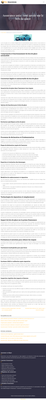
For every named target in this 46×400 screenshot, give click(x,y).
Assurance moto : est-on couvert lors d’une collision (11, 338)
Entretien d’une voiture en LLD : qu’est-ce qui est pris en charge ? (34, 309)
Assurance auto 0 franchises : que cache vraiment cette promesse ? (15, 327)
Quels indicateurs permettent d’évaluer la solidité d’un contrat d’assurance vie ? (17, 318)
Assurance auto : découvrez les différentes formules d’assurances (14, 340)
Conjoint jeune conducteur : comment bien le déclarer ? (12, 322)
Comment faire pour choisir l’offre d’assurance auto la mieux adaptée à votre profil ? (18, 336)
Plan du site (23, 399)
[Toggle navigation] (43, 2)
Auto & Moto (4, 32)
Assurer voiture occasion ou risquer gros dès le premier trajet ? (14, 320)
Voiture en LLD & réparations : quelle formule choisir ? (12, 334)
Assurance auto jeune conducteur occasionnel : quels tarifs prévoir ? (15, 324)
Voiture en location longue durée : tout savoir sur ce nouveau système (11, 309)
